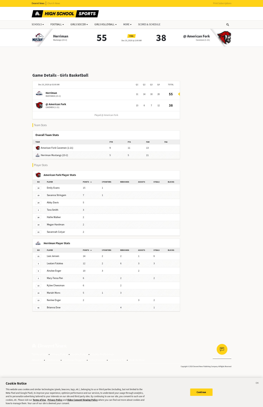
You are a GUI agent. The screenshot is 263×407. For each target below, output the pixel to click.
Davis (53, 202)
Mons (53, 293)
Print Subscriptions (222, 3)
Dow (53, 307)
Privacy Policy (59, 354)
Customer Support (74, 360)
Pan (55, 278)
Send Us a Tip (117, 360)
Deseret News (38, 3)
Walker (54, 217)
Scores (149, 24)
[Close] (257, 383)
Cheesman (56, 285)
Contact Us (52, 360)
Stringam (56, 195)
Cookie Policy (79, 354)
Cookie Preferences (102, 354)
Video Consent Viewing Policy (82, 399)
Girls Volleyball (104, 24)
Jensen (53, 256)
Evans (53, 188)
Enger (54, 270)
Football (56, 24)
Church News (53, 3)
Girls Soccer (78, 24)
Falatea (55, 263)
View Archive (136, 360)
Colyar (56, 232)
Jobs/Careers (97, 360)
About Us (37, 360)
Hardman (55, 224)
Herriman (60, 36)
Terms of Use (39, 354)
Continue (201, 392)
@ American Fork (196, 36)
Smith (52, 210)
